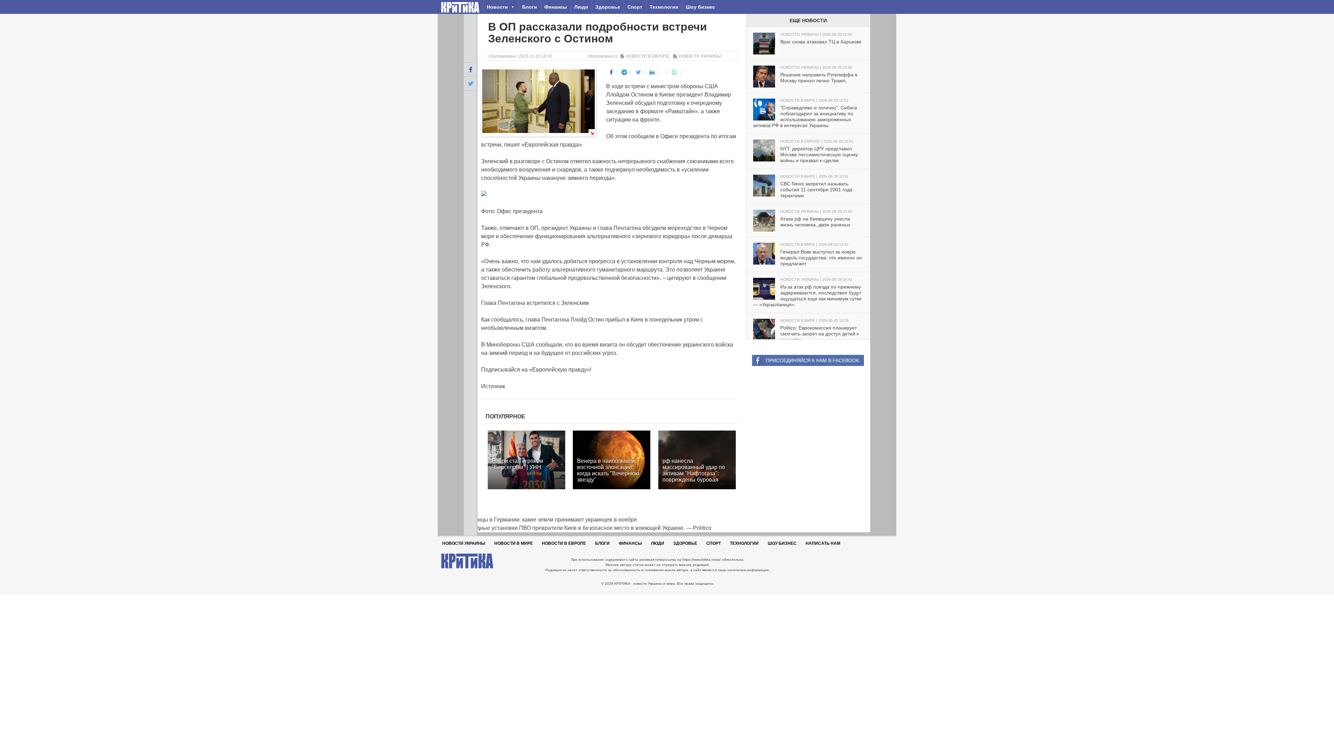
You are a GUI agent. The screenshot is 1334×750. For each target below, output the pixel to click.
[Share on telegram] (624, 72)
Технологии (664, 7)
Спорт (634, 7)
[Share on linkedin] (652, 72)
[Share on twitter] (638, 72)
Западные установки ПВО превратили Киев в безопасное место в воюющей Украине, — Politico (587, 528)
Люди (581, 7)
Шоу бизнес (700, 7)
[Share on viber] (663, 71)
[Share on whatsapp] (674, 72)
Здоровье (607, 7)
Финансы (555, 7)
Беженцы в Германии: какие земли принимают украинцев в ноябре (550, 520)
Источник (493, 386)
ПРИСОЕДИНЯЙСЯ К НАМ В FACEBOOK (812, 360)
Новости (497, 7)
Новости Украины (700, 56)
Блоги (529, 7)
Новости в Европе (647, 56)
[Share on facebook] (611, 72)
